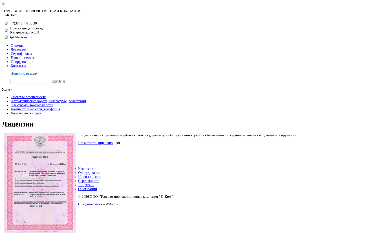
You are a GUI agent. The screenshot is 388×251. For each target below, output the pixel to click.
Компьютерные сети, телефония (35, 109)
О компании (20, 45)
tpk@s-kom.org (21, 37)
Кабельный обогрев (26, 113)
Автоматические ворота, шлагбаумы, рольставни (48, 101)
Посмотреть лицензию (95, 143)
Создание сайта (90, 204)
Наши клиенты (22, 58)
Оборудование (22, 62)
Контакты (18, 66)
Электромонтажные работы (32, 105)
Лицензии (18, 49)
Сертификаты (21, 54)
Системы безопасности (28, 97)
